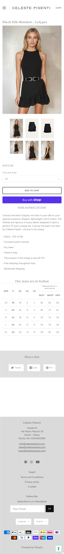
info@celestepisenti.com (32, 443)
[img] (26, 462)
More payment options (32, 207)
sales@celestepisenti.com (32, 447)
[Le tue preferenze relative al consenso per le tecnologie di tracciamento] (59, 549)
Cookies (32, 486)
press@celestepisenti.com (32, 450)
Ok (49, 509)
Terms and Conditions (32, 477)
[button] (63, 553)
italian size (9, 173)
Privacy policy (32, 482)
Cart (59, 8)
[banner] (31, 7)
